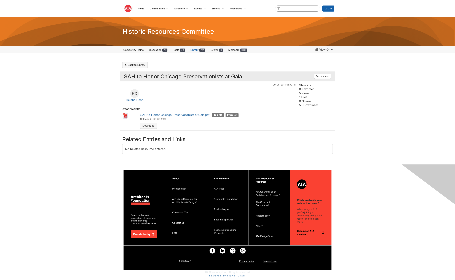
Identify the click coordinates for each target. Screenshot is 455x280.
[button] (159, 8)
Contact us (178, 223)
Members (237, 49)
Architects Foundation (226, 199)
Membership (179, 189)
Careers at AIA (180, 212)
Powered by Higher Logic (227, 275)
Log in (328, 8)
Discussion (157, 49)
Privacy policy (246, 261)
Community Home (133, 49)
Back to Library (136, 64)
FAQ (174, 233)
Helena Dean (134, 100)
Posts (178, 49)
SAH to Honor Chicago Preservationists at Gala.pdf (175, 115)
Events (216, 49)
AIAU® (259, 226)
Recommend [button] (322, 76)
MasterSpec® (263, 216)
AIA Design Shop (265, 236)
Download (148, 125)
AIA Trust (219, 189)
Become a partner (223, 219)
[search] (278, 8)
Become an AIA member (305, 233)
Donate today (142, 234)
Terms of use (270, 261)
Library (197, 49)
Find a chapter (221, 209)
